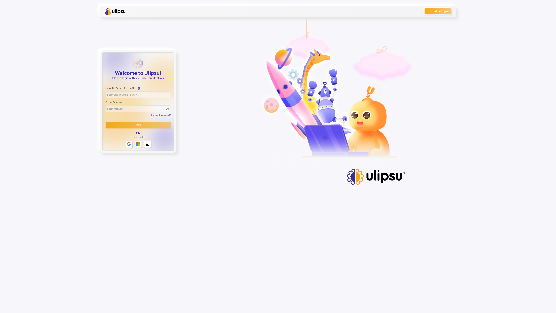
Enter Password (115, 102)
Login (138, 124)
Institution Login (438, 11)
